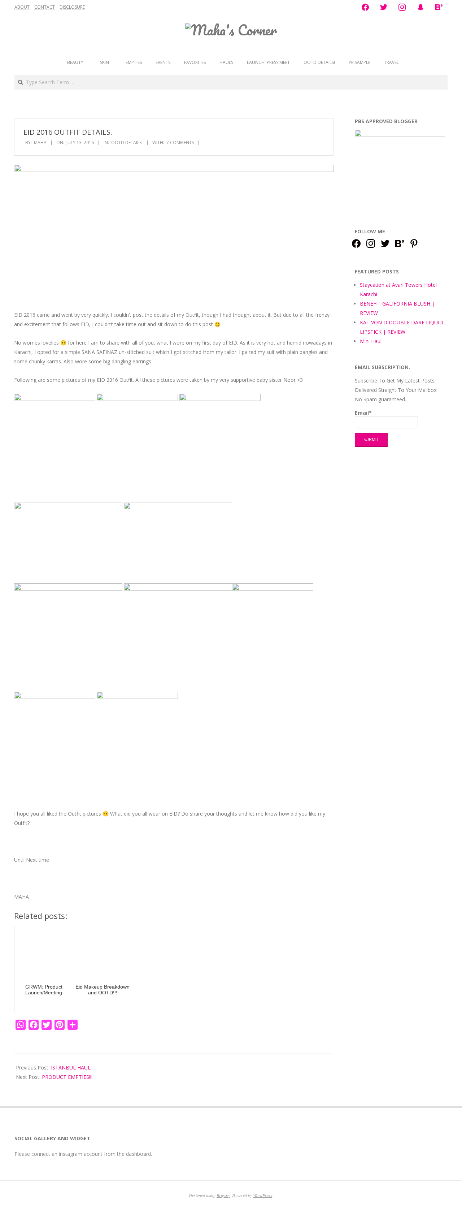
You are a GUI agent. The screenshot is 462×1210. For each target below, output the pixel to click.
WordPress (262, 1195)
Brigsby (223, 1195)
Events (163, 62)
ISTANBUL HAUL (71, 1067)
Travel (391, 62)
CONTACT (44, 7)
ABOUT (22, 7)
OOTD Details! (319, 62)
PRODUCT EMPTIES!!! (67, 1076)
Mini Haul (371, 341)
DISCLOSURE (72, 7)
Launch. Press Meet (268, 62)
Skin (104, 62)
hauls (226, 62)
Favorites (195, 62)
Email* (363, 412)
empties (134, 62)
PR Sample (359, 62)
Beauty (75, 62)
